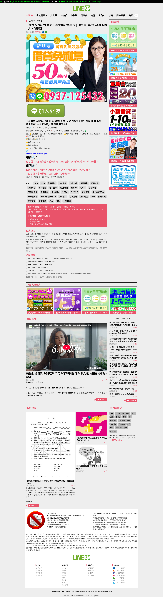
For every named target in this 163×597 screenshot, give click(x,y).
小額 (127, 413)
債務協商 (85, 192)
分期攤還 (67, 201)
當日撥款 (53, 187)
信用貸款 (42, 201)
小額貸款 (119, 428)
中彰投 (29, 15)
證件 (129, 417)
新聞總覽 (91, 568)
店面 (51, 201)
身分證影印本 (98, 192)
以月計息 (95, 183)
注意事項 (39, 570)
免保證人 (74, 192)
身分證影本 (32, 196)
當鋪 (111, 428)
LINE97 (104, 380)
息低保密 (92, 187)
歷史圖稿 (120, 15)
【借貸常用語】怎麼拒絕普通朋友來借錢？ (91, 467)
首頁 (131, 15)
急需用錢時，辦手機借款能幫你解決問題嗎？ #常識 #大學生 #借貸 (123, 356)
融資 (93, 196)
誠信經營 (84, 196)
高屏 (93, 15)
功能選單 (40, 15)
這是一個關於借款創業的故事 (121, 394)
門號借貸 (113, 431)
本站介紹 (39, 568)
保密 (111, 413)
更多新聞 (133, 400)
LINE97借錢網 (120, 568)
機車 (128, 420)
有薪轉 (74, 187)
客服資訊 (39, 575)
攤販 (58, 201)
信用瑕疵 (52, 183)
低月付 (82, 187)
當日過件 (73, 196)
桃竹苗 (63, 15)
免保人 (65, 192)
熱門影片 (91, 573)
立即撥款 (122, 420)
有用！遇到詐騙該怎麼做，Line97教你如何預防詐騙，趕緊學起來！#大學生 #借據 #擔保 (123, 348)
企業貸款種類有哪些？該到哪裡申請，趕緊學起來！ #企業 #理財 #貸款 (123, 340)
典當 (125, 428)
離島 (111, 15)
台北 (133, 413)
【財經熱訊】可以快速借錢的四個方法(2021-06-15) (91, 438)
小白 (43, 183)
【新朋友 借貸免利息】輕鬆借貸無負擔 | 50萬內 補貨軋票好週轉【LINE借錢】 (81, 8)
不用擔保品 (32, 192)
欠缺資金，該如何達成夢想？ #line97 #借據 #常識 (123, 332)
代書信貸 (31, 201)
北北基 (53, 15)
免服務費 (44, 192)
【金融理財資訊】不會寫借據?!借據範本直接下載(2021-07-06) (50, 482)
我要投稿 (91, 575)
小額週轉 (62, 183)
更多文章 (34, 505)
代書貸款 (84, 183)
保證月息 (31, 187)
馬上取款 (64, 187)
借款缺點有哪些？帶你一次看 (121, 388)
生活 (128, 318)
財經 (123, 318)
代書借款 (73, 183)
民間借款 (42, 187)
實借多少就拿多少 (48, 196)
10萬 (112, 417)
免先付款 (55, 192)
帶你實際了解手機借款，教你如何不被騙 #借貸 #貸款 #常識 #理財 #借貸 (123, 373)
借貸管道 (31, 20)
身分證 (118, 417)
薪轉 (124, 417)
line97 (135, 327)
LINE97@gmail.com (116, 440)
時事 (117, 318)
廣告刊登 (39, 573)
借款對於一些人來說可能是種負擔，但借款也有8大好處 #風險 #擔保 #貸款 (123, 381)
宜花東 (101, 15)
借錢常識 (91, 570)
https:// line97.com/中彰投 (36, 153)
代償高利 (113, 420)
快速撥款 (113, 424)
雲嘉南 (84, 15)
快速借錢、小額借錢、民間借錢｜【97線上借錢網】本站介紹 (81, 557)
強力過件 (62, 196)
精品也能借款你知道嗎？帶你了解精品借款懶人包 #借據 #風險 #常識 (66, 375)
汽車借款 (122, 424)
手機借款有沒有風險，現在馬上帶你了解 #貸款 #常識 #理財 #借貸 (123, 365)
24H (36, 183)
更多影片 (103, 399)
